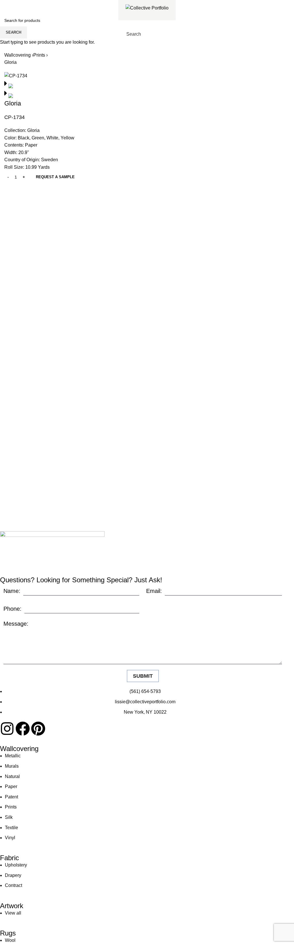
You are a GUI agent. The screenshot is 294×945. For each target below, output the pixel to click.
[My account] (161, 34)
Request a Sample (55, 177)
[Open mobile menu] (171, 34)
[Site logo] (147, 7)
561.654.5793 (25, 4)
